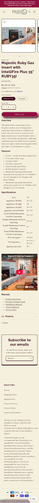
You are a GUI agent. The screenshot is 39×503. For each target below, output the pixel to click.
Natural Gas (8, 99)
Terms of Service (11, 404)
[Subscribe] (31, 358)
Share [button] (6, 323)
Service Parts (11, 310)
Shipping (4, 87)
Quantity (5, 103)
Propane (22, 99)
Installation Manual (14, 304)
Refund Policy (9, 399)
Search (7, 390)
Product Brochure (13, 299)
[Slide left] (15, 56)
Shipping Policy (10, 395)
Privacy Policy (10, 408)
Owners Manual (12, 307)
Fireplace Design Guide (15, 302)
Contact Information (12, 413)
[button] (4, 12)
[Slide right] (24, 56)
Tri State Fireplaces (15, 499)
